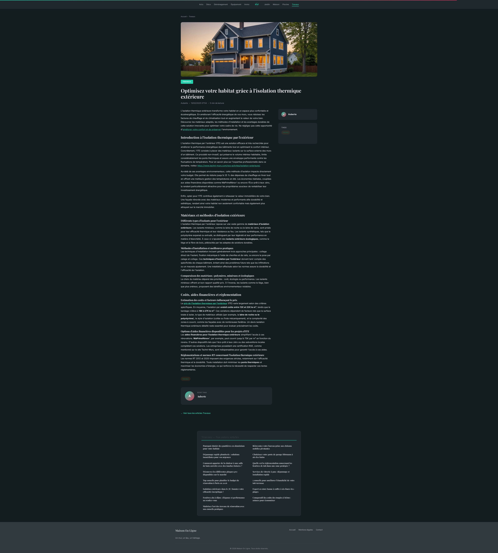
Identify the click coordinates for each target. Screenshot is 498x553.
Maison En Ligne (185, 530)
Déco (208, 4)
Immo (246, 4)
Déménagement (221, 4)
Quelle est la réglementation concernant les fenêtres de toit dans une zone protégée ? (272, 464)
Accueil (184, 16)
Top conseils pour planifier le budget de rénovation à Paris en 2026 (221, 481)
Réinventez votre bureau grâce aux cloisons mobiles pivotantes (272, 447)
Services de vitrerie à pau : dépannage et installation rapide (271, 473)
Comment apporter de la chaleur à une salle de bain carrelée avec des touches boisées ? (223, 464)
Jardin (267, 4)
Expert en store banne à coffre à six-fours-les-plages (273, 490)
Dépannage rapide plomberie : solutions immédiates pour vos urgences (221, 455)
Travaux (295, 4)
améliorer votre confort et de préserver (202, 129)
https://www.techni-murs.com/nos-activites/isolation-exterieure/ (228, 165)
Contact (319, 530)
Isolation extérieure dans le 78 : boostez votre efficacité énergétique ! (223, 490)
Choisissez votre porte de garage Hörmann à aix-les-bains (273, 455)
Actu (201, 4)
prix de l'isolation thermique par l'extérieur (205, 303)
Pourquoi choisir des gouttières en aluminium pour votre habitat (224, 447)
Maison (276, 4)
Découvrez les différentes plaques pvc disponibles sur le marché (220, 473)
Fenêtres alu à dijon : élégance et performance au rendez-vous (224, 499)
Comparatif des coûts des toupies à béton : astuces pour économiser (272, 499)
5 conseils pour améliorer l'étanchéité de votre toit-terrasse (274, 481)
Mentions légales (306, 530)
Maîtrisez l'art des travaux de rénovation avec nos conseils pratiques (223, 507)
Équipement (236, 4)
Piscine (285, 4)
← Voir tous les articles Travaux (196, 413)
